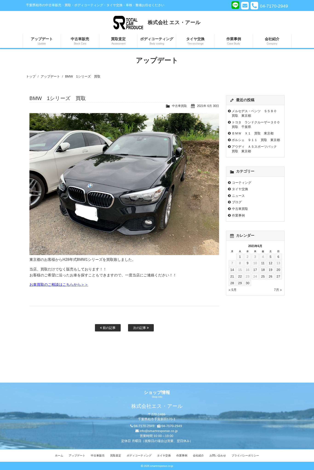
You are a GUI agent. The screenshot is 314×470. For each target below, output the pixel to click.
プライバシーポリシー (245, 455)
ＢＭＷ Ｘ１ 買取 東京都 (253, 133)
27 (278, 276)
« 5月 (233, 290)
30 (247, 283)
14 (232, 270)
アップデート (42, 40)
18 (263, 270)
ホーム (59, 455)
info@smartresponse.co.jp (159, 431)
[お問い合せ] (245, 5)
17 (255, 270)
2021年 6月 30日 (208, 106)
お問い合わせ (217, 455)
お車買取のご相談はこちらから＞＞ (58, 284)
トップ (31, 76)
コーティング (241, 182)
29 (240, 283)
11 (263, 263)
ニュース (238, 195)
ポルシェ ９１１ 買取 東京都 (256, 140)
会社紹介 (272, 40)
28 (232, 283)
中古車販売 (80, 40)
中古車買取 (179, 106)
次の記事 (140, 328)
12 (270, 263)
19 (270, 270)
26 (270, 276)
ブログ (237, 202)
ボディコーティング (156, 40)
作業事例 (233, 40)
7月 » (278, 290)
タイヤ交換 (195, 40)
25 (263, 276)
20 (278, 270)
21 (232, 276)
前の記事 (109, 328)
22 (240, 276)
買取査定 (118, 40)
